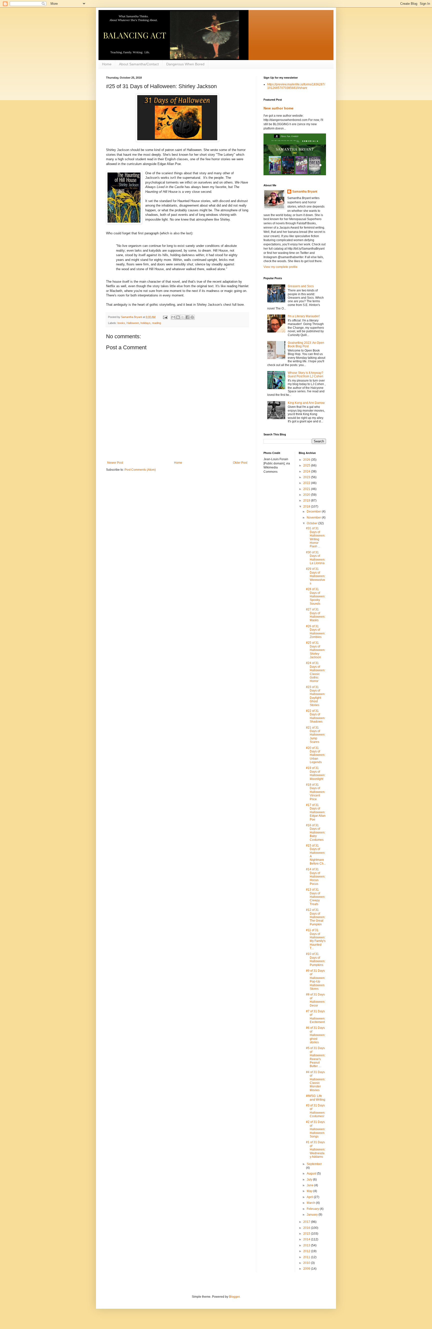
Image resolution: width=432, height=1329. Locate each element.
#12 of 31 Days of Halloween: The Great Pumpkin (315, 917)
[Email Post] (165, 316)
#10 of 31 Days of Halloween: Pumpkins (315, 959)
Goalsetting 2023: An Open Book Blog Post (306, 344)
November (314, 517)
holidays (145, 322)
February (313, 1209)
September (314, 1164)
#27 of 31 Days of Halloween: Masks (315, 615)
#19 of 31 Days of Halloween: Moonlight (315, 773)
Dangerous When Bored (185, 64)
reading (156, 322)
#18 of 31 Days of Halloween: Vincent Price (315, 792)
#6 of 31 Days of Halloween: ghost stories (315, 1035)
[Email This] (173, 317)
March (311, 1203)
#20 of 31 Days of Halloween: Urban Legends (315, 755)
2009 (307, 1268)
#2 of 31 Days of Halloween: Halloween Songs (315, 1129)
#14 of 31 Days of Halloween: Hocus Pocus (315, 877)
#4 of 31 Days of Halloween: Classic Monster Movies (315, 1081)
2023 (307, 477)
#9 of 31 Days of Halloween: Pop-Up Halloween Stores (315, 979)
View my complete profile (281, 267)
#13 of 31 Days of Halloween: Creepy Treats (315, 897)
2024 (307, 471)
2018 (307, 506)
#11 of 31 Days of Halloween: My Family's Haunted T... (316, 939)
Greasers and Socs (301, 286)
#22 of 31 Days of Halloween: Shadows (315, 716)
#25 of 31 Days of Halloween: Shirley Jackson (315, 650)
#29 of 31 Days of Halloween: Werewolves (315, 576)
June (310, 1185)
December (314, 511)
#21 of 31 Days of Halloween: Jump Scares (315, 735)
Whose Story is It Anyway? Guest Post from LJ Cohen (305, 374)
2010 (307, 1263)
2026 (307, 459)
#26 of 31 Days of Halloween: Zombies (315, 631)
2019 (307, 500)
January (312, 1214)
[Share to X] (182, 317)
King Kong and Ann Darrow (306, 403)
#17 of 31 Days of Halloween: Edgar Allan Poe (316, 812)
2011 (307, 1257)
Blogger (234, 1296)
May (310, 1191)
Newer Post (115, 462)
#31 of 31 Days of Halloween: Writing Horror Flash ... (315, 537)
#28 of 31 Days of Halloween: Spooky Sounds (315, 596)
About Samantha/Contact (139, 64)
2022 (307, 483)
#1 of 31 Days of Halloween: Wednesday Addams (315, 1149)
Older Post (240, 462)
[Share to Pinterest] (192, 317)
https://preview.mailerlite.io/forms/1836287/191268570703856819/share (296, 86)
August (312, 1173)
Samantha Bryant (304, 191)
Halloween (132, 322)
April (310, 1197)
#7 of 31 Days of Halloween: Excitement (315, 1017)
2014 (307, 1239)
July (310, 1179)
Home (107, 64)
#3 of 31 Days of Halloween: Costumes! (315, 1111)
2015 (307, 1233)
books (121, 322)
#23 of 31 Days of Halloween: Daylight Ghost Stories (315, 696)
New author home (279, 108)
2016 (307, 1228)
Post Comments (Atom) (140, 469)
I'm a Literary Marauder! (304, 316)
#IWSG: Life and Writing (315, 1097)
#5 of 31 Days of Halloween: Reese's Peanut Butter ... (315, 1057)
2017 (307, 1222)
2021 (307, 489)
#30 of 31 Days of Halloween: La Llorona (315, 558)
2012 (307, 1251)
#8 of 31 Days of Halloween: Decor (315, 1000)
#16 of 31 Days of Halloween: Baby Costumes (315, 832)
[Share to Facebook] (187, 317)
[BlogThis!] (178, 317)
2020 (307, 494)
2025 (307, 465)
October (312, 523)
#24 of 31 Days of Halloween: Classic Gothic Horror (315, 672)
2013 (307, 1245)
